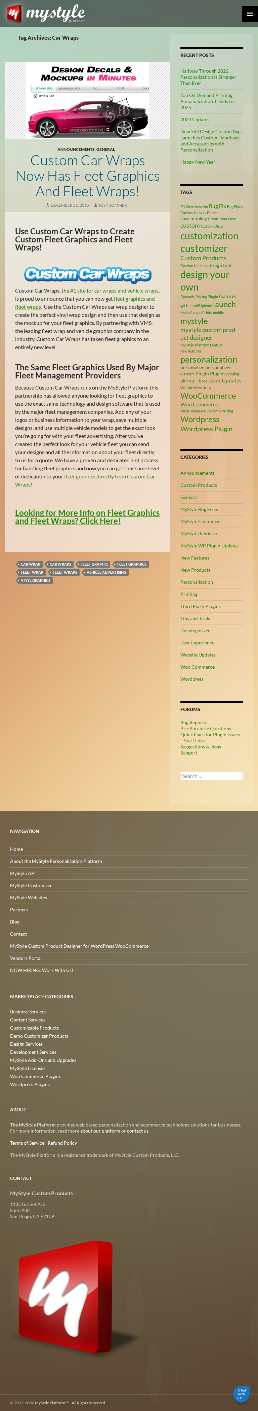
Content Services (27, 1019)
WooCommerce (208, 395)
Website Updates (198, 655)
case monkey (193, 218)
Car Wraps (60, 564)
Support (188, 752)
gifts (184, 305)
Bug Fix (217, 206)
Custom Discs (212, 226)
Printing (189, 594)
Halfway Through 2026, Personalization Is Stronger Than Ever (208, 77)
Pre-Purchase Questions (205, 728)
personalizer (218, 367)
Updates (232, 380)
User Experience (197, 642)
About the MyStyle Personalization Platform (56, 861)
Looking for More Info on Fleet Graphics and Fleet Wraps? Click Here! (87, 517)
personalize (192, 367)
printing (232, 374)
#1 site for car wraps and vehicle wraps (114, 290)
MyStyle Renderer (199, 533)
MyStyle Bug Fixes (199, 509)
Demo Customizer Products (39, 1036)
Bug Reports (193, 722)
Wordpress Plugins (30, 1084)
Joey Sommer (112, 205)
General (105, 149)
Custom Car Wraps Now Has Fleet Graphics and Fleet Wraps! (87, 175)
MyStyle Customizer (201, 521)
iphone (206, 305)
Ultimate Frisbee (194, 381)
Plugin (202, 373)
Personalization (196, 582)
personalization (208, 359)
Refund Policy (62, 1143)
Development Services (33, 1052)
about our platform (100, 1131)
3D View (187, 206)
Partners (19, 909)
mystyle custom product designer (208, 333)
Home (16, 849)
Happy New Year (197, 162)
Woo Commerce (199, 404)
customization (209, 235)
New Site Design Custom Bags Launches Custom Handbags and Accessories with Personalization (211, 141)
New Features (194, 558)
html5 (195, 305)
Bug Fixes (235, 206)
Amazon (201, 206)
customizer (204, 248)
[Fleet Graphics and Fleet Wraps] (88, 274)
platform (187, 374)
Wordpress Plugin (206, 429)
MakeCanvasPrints (196, 312)
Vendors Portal (26, 958)
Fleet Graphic (94, 564)
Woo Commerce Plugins (35, 1076)
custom (190, 225)
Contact (18, 934)
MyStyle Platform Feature (201, 345)
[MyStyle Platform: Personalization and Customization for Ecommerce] (76, 1296)
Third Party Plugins (200, 606)
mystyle (194, 321)
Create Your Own (222, 218)
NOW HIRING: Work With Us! (41, 970)
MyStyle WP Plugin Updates (209, 545)
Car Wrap (30, 564)
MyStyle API (23, 873)
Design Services (26, 1044)
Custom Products (203, 258)
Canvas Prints (205, 212)
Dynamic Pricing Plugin (199, 296)
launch (224, 304)
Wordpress (199, 419)
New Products (195, 570)
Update (215, 381)
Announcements (76, 149)
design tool (220, 265)
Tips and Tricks (195, 618)
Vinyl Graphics (35, 580)
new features (191, 351)
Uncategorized (195, 630)
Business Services (28, 1011)
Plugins (217, 373)
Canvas (186, 212)
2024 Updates (194, 119)
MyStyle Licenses (27, 1068)
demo (203, 265)
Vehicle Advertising (106, 572)
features (227, 296)
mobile (218, 312)
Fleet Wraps (65, 572)
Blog (14, 922)
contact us (137, 1131)
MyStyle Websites (28, 897)
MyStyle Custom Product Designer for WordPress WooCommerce (79, 946)
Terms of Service (27, 1143)
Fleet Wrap (32, 572)
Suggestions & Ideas (200, 746)
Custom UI (189, 265)
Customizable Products (34, 1028)
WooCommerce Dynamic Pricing (206, 411)
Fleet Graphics (131, 564)
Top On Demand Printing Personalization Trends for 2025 (207, 101)
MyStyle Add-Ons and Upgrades (43, 1060)
